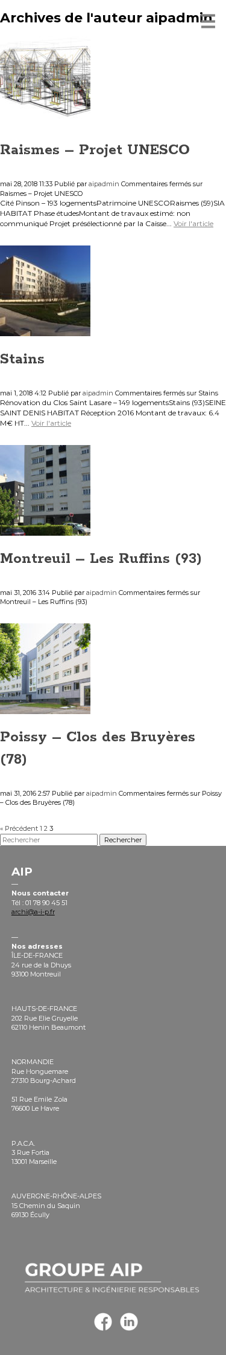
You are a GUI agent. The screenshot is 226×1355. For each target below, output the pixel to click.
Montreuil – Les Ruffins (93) (101, 559)
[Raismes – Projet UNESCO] (45, 122)
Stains (22, 359)
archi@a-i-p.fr (33, 912)
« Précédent (19, 828)
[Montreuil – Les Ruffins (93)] (45, 531)
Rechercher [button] (123, 840)
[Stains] (45, 331)
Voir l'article (193, 223)
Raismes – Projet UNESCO (95, 150)
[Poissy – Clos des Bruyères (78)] (45, 709)
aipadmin (104, 184)
